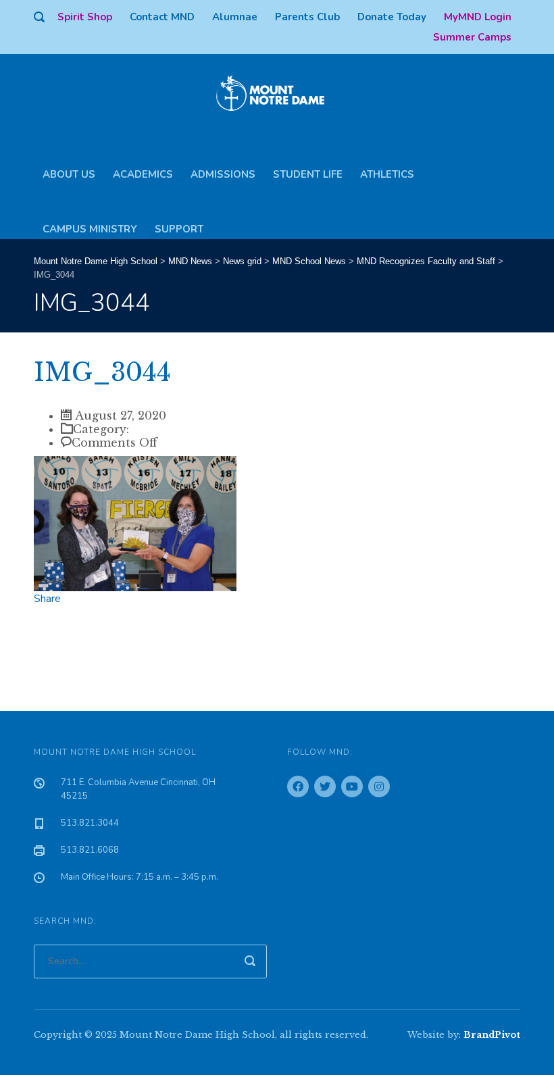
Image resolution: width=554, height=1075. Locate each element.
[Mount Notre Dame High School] (277, 92)
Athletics (387, 169)
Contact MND (162, 17)
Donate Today (391, 17)
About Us (69, 169)
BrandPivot (491, 1035)
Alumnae (234, 17)
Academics (143, 169)
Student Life (308, 169)
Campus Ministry (90, 223)
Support (179, 223)
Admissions (223, 169)
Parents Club (307, 17)
